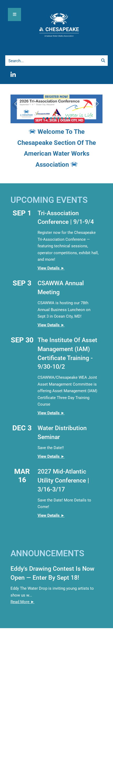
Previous (14, 102)
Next (98, 102)
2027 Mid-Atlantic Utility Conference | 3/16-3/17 (63, 480)
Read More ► (22, 601)
